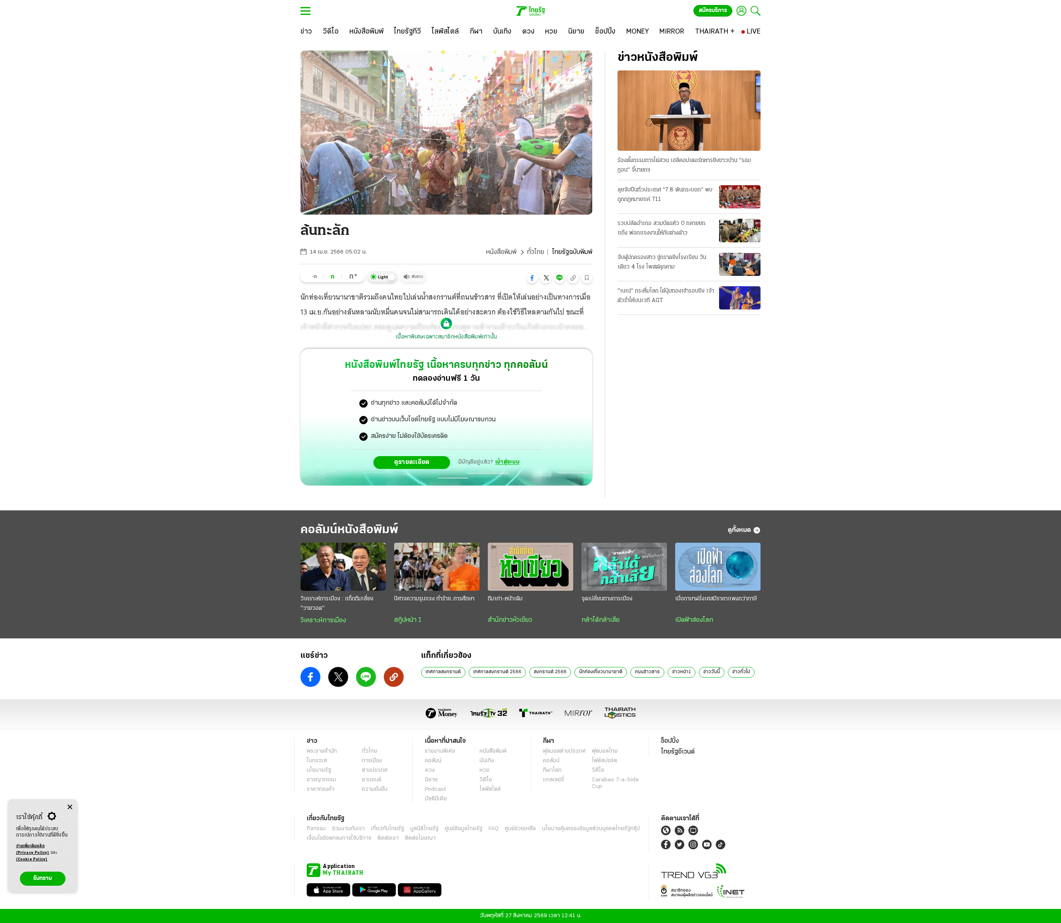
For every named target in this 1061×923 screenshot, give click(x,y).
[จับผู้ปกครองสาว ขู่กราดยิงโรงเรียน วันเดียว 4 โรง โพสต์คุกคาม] (740, 264)
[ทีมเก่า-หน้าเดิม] (530, 567)
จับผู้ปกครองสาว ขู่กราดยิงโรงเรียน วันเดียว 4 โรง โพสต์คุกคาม (662, 262)
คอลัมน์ (433, 761)
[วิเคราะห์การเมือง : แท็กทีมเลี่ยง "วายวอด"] (343, 567)
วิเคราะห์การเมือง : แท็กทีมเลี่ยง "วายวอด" (336, 603)
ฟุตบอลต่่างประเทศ (564, 751)
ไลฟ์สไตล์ (490, 789)
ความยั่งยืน (375, 789)
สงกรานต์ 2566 (550, 671)
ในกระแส (317, 761)
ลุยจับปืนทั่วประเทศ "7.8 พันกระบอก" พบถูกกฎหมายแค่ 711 (665, 195)
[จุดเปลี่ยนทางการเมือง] (624, 567)
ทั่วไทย (535, 252)
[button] (532, 278)
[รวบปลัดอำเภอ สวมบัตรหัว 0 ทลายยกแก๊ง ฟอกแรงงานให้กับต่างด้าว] (740, 230)
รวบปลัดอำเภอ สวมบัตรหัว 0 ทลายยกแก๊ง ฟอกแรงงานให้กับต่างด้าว (661, 228)
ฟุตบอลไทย (605, 751)
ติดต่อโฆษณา (420, 838)
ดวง (430, 770)
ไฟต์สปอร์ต (604, 761)
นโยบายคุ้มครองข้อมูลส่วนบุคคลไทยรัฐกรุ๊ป (591, 829)
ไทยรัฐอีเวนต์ (678, 752)
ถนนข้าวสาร (647, 671)
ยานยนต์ (371, 780)
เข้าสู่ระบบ (507, 462)
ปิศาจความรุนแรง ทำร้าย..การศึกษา (434, 599)
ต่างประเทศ (375, 770)
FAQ (494, 829)
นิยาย (431, 780)
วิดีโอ (486, 780)
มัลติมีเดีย (436, 799)
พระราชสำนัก (322, 751)
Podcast (435, 789)
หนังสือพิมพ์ (501, 252)
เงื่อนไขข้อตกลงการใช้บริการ (339, 838)
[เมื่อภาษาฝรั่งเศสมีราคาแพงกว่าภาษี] (718, 567)
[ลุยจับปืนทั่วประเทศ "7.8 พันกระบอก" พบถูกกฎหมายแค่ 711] (740, 196)
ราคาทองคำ (320, 789)
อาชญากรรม (321, 780)
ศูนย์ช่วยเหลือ (520, 829)
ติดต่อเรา (388, 838)
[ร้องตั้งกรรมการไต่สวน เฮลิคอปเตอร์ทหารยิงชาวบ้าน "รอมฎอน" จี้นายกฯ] (689, 110)
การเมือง (372, 761)
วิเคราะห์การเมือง (323, 620)
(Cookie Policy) (32, 859)
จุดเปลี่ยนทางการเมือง (606, 599)
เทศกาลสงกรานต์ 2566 (497, 671)
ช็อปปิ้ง (670, 741)
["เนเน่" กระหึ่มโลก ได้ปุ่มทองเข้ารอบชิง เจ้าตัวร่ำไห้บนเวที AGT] (740, 297)
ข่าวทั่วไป (741, 671)
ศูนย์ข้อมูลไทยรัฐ (463, 829)
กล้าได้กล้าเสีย (600, 620)
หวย (484, 770)
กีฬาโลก (552, 770)
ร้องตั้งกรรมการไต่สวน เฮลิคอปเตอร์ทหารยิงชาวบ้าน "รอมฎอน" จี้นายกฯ (684, 165)
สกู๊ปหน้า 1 (407, 620)
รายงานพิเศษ (440, 751)
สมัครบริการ (713, 10)
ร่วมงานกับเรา (348, 829)
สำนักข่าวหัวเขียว (510, 620)
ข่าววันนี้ (711, 671)
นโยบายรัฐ (319, 770)
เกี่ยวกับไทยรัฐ (387, 829)
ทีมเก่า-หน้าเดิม (505, 599)
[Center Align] (70, 807)
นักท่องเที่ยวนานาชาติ (601, 671)
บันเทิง (487, 761)
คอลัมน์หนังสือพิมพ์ (349, 530)
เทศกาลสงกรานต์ (443, 671)
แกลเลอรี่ (553, 780)
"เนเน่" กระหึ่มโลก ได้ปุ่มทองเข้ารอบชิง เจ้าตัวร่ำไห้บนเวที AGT (666, 296)
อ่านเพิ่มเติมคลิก (32, 849)
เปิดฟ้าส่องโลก (694, 620)
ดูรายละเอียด (412, 462)
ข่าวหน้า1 (681, 671)
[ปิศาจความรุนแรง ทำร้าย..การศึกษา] (437, 567)
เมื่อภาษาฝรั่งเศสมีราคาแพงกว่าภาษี (716, 599)
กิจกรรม (316, 829)
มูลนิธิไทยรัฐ (424, 829)
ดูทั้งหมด (739, 530)
